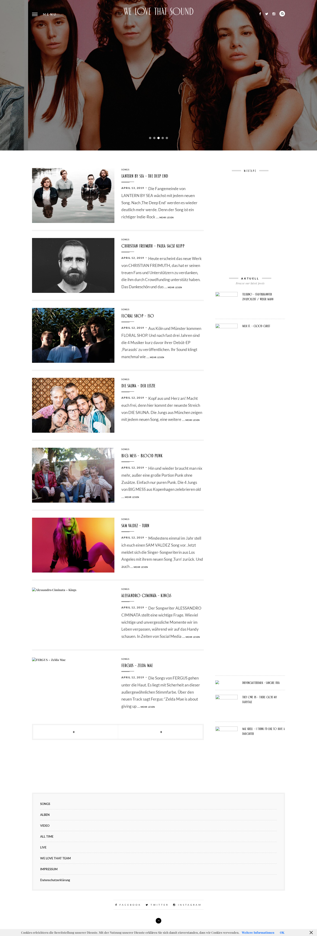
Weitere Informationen (258, 932)
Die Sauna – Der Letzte (138, 385)
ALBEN (158, 34)
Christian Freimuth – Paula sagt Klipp (152, 246)
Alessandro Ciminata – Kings (146, 595)
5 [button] (167, 138)
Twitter (159, 904)
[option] (158, 75)
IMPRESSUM (49, 869)
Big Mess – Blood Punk (141, 455)
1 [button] (150, 138)
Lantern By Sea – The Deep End (144, 176)
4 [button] (163, 138)
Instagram (189, 904)
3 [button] (158, 138)
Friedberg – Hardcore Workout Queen (158, 68)
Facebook (129, 904)
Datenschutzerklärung (55, 880)
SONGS (125, 169)
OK (282, 932)
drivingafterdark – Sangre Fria (261, 683)
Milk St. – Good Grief (256, 326)
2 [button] (154, 138)
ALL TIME (46, 836)
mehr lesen (161, 133)
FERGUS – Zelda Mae (137, 665)
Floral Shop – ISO (137, 315)
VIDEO (44, 825)
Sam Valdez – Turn (135, 525)
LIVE (43, 847)
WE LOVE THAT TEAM (55, 858)
